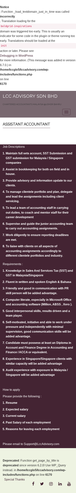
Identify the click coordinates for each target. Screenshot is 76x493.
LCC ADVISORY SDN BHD (30, 96)
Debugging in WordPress (16, 55)
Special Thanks (14, 479)
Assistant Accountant (26, 124)
